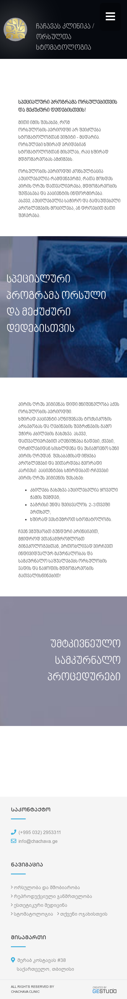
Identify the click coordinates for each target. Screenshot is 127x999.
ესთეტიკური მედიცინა (40, 905)
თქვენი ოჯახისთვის (84, 914)
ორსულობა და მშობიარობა (47, 887)
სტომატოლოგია (33, 914)
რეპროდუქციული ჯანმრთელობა (53, 896)
